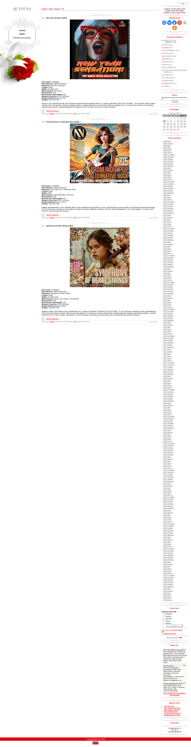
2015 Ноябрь (168, 313)
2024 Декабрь (168, 555)
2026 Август (167, 600)
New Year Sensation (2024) (56, 18)
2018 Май (166, 381)
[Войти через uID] (164, 22)
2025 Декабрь (168, 582)
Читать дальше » (52, 111)
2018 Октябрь (168, 392)
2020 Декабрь (168, 450)
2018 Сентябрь (169, 390)
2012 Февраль (168, 213)
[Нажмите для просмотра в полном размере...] (100, 79)
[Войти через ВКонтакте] (169, 22)
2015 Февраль (168, 293)
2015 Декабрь (168, 316)
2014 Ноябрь (168, 287)
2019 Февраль (168, 401)
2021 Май (166, 461)
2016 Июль (167, 331)
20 (164, 127)
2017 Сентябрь (169, 363)
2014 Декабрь (168, 289)
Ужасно (168, 623)
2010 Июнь (167, 175)
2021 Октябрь (168, 472)
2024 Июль (167, 544)
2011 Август (167, 199)
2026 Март (167, 589)
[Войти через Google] (184, 22)
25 (181, 127)
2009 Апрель (168, 143)
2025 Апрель (168, 564)
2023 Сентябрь (169, 524)
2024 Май (166, 542)
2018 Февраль (168, 374)
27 (164, 130)
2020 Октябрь (168, 445)
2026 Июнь (167, 595)
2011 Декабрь (168, 208)
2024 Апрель (168, 539)
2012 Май (166, 219)
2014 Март (167, 269)
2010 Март (167, 168)
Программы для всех (172, 710)
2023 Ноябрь (168, 528)
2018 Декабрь (168, 396)
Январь (57, 9)
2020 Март (167, 430)
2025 (51, 9)
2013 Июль (167, 251)
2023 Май (166, 515)
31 (178, 130)
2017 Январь (168, 345)
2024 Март (167, 537)
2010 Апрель (168, 170)
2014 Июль (167, 278)
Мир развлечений (170, 711)
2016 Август (167, 334)
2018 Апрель (168, 378)
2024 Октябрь (168, 551)
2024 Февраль (168, 535)
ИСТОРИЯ (168, 67)
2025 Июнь (167, 568)
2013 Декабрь (168, 262)
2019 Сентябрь (169, 416)
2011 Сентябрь (168, 202)
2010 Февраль (168, 166)
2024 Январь (168, 533)
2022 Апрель (168, 486)
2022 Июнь (167, 490)
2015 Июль (167, 304)
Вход (184, 12)
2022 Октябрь (168, 499)
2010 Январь (168, 164)
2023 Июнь (167, 517)
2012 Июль (167, 224)
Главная (44, 9)
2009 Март (167, 141)
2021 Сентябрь (169, 470)
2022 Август (167, 495)
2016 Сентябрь (169, 336)
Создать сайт (169, 706)
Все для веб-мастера (172, 708)
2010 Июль (167, 177)
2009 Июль (167, 150)
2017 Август (167, 360)
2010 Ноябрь (168, 186)
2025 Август (167, 573)
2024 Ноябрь (168, 553)
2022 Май (166, 488)
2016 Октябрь (168, 338)
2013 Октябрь (168, 257)
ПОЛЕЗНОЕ (168, 78)
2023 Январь (168, 506)
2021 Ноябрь (168, 475)
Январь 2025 (174, 113)
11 (181, 121)
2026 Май (166, 593)
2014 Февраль (168, 266)
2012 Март (167, 215)
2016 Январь (168, 318)
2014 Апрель (168, 271)
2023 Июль (167, 519)
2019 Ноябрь (168, 421)
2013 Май (166, 246)
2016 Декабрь (168, 343)
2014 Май (166, 273)
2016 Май (166, 327)
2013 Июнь (167, 249)
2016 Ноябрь (168, 340)
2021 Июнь (167, 463)
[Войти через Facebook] (174, 22)
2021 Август (167, 468)
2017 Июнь (167, 356)
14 (168, 124)
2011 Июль (167, 197)
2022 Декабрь (168, 504)
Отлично (168, 614)
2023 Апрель (168, 513)
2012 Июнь (167, 222)
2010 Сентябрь (169, 181)
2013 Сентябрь (169, 255)
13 (164, 124)
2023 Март (167, 510)
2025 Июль (167, 571)
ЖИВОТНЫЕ (169, 83)
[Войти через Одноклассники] (174, 28)
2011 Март (167, 195)
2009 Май (166, 146)
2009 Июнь (167, 148)
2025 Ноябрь (168, 580)
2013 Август (167, 253)
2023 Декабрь (168, 530)
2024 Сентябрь (169, 548)
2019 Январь (168, 398)
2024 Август (167, 546)
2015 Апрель (168, 298)
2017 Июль (167, 358)
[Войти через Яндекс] (179, 22)
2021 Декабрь (168, 477)
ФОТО (166, 45)
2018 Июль (167, 385)
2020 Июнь (167, 436)
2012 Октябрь (168, 231)
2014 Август (167, 280)
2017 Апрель (168, 351)
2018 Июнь (167, 383)
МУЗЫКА (51, 113)
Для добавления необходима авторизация (174, 694)
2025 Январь (168, 557)
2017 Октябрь (168, 365)
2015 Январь (168, 291)
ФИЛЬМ (167, 59)
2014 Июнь (167, 275)
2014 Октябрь (168, 284)
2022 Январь (168, 479)
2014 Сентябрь (169, 282)
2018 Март (167, 376)
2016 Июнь (167, 329)
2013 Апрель (168, 244)
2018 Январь (168, 372)
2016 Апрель (168, 325)
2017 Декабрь (168, 369)
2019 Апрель (168, 405)
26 (185, 127)
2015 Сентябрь (169, 309)
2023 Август (167, 522)
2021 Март (167, 457)
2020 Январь (168, 425)
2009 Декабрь (168, 161)
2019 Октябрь (168, 419)
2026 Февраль (168, 586)
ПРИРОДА (168, 80)
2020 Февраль (168, 428)
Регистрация (176, 12)
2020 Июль (167, 439)
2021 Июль (167, 466)
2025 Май (166, 566)
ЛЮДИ (166, 86)
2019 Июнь (167, 410)
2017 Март (167, 349)
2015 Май (166, 300)
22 (171, 127)
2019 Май (166, 407)
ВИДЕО (167, 47)
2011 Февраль (168, 193)
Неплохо (168, 618)
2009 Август (167, 152)
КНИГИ (166, 62)
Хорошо (168, 616)
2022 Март (167, 483)
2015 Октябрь (168, 311)
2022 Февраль (168, 481)
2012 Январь (168, 211)
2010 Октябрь (168, 184)
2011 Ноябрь (168, 206)
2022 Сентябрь (169, 497)
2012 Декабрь (168, 235)
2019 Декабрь (168, 423)
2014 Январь (168, 264)
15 (171, 124)
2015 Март (167, 296)
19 (185, 124)
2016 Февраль (168, 320)
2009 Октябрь (168, 157)
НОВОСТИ (168, 40)
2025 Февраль (168, 560)
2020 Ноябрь (168, 448)
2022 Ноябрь (168, 501)
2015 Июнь (167, 302)
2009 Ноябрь (168, 159)
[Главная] (183, 4)
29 (171, 130)
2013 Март (167, 242)
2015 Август (167, 307)
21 (168, 127)
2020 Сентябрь (169, 443)
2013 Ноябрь (168, 260)
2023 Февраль (168, 508)
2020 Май (166, 434)
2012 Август (167, 226)
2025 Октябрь (168, 577)
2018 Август (167, 387)
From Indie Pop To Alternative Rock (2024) (62, 122)
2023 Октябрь (168, 526)
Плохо (167, 621)
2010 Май (166, 172)
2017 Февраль (168, 347)
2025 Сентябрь (169, 575)
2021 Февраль (168, 454)
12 (185, 121)
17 (178, 124)
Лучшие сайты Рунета (172, 713)
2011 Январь (168, 190)
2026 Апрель (168, 591)
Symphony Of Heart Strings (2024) (59, 226)
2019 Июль (167, 412)
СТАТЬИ (167, 53)
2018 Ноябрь (168, 394)
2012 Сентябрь (169, 228)
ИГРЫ (166, 64)
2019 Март (167, 403)
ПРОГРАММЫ (169, 50)
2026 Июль (167, 598)
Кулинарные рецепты (172, 715)
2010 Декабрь (168, 188)
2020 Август (167, 441)
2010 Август (167, 179)
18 (181, 124)
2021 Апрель (168, 459)
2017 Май (166, 354)
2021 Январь (168, 452)
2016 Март (167, 322)
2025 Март (167, 562)
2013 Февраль (168, 240)
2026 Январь (168, 584)
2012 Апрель (168, 217)
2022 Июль (167, 492)
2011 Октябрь (168, 204)
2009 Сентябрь (169, 155)
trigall (74, 113)
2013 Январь (168, 237)
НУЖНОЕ (167, 75)
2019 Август (167, 414)
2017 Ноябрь (168, 367)
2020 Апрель (168, 432)
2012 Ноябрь (168, 233)
